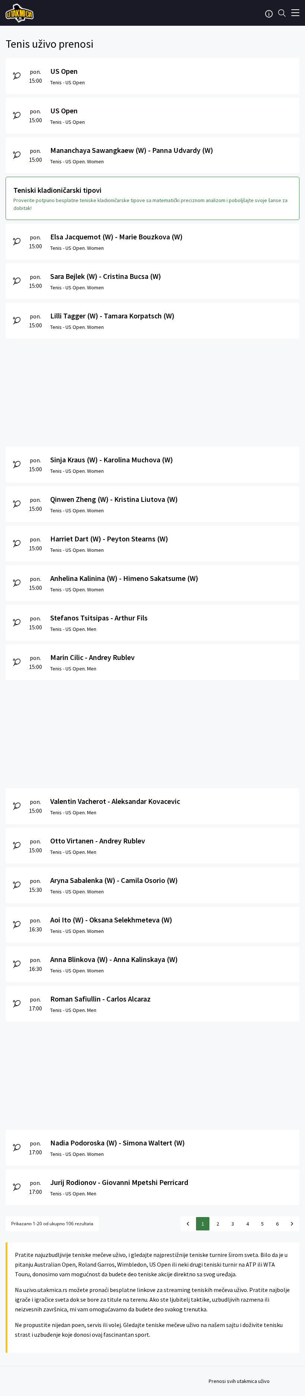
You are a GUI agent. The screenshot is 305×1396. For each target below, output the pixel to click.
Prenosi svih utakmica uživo (239, 1381)
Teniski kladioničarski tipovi (57, 190)
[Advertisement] (152, 391)
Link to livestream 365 (20, 13)
